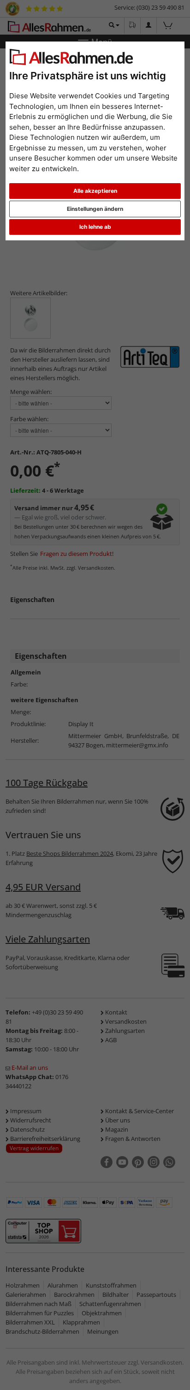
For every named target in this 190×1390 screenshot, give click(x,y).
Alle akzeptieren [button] (95, 190)
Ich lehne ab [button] (95, 226)
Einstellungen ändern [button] (95, 208)
